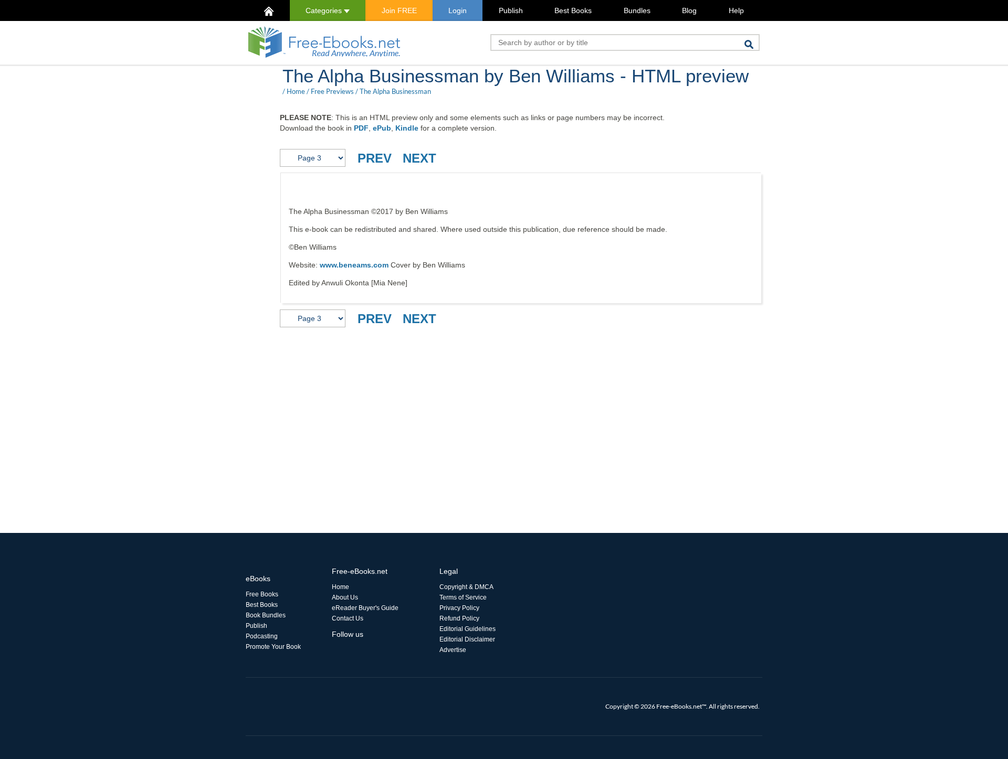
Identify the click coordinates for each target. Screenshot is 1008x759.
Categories (325, 10)
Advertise (452, 650)
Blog (689, 10)
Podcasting (262, 636)
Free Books (262, 594)
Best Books (573, 10)
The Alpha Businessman (395, 91)
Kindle (406, 128)
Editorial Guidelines (467, 629)
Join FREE (399, 10)
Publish (511, 10)
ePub (382, 128)
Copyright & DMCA (466, 587)
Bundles (637, 10)
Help (736, 10)
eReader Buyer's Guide (365, 608)
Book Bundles (266, 615)
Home (296, 91)
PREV (375, 158)
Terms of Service (463, 597)
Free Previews (332, 91)
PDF (361, 128)
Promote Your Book (273, 646)
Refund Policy (459, 618)
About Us (345, 597)
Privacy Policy (459, 608)
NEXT (419, 158)
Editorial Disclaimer (467, 639)
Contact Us (347, 618)
